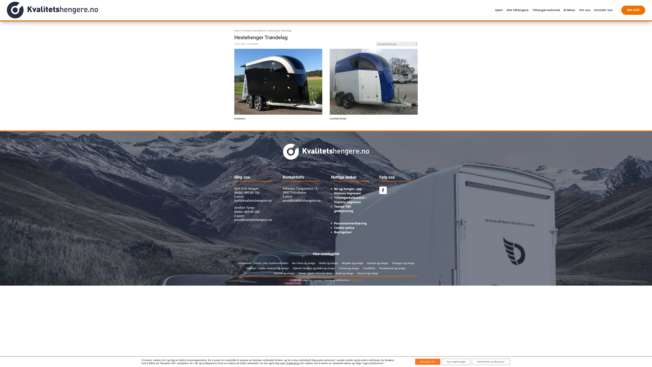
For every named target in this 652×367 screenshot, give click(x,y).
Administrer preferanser (491, 361)
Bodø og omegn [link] (345, 273)
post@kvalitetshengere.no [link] (302, 200)
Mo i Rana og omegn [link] (303, 262)
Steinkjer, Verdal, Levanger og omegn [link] (267, 268)
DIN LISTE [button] (633, 10)
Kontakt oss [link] (603, 10)
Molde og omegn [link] (328, 262)
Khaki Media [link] (356, 280)
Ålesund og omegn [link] (367, 273)
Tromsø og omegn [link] (349, 268)
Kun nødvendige (456, 361)
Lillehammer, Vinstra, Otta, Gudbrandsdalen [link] (263, 262)
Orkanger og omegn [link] (403, 262)
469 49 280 (251, 212)
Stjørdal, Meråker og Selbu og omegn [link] (314, 268)
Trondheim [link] (369, 268)
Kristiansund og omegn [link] (392, 268)
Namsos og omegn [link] (377, 262)
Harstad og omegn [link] (284, 273)
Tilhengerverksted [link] (546, 10)
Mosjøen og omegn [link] (352, 262)
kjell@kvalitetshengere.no (253, 200)
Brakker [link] (569, 10)
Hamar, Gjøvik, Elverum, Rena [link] (315, 273)
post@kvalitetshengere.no (253, 220)
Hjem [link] (499, 10)
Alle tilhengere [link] (517, 10)
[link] (52, 10)
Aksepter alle (427, 361)
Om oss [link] (585, 10)
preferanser (293, 363)
